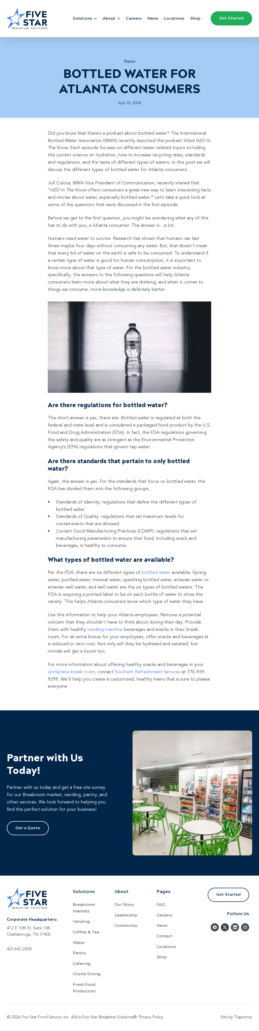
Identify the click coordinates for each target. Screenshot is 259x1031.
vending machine (104, 629)
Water (79, 942)
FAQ (161, 904)
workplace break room (71, 672)
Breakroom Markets (84, 907)
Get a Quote (27, 827)
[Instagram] (245, 927)
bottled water (156, 572)
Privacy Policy (151, 1017)
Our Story (124, 904)
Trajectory (243, 1017)
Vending (81, 921)
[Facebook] (215, 927)
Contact (164, 936)
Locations (174, 18)
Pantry (79, 953)
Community (126, 925)
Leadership (126, 915)
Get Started (231, 18)
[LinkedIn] (235, 927)
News (152, 18)
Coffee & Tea (86, 932)
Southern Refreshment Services (147, 672)
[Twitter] (225, 927)
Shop (195, 18)
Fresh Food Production (84, 987)
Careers (133, 18)
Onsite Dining (87, 973)
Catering (82, 963)
